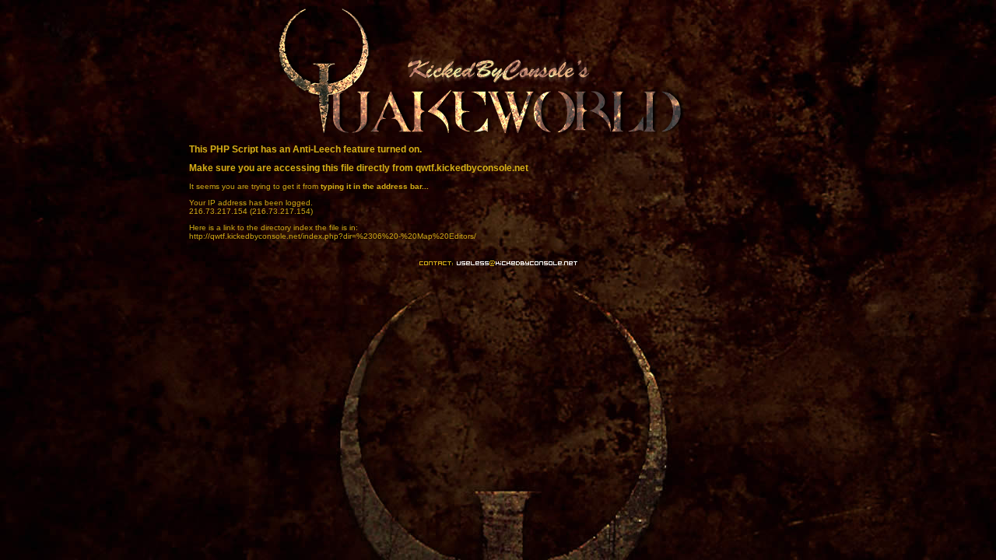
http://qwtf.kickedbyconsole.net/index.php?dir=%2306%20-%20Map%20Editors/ (332, 236)
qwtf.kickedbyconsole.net (472, 168)
